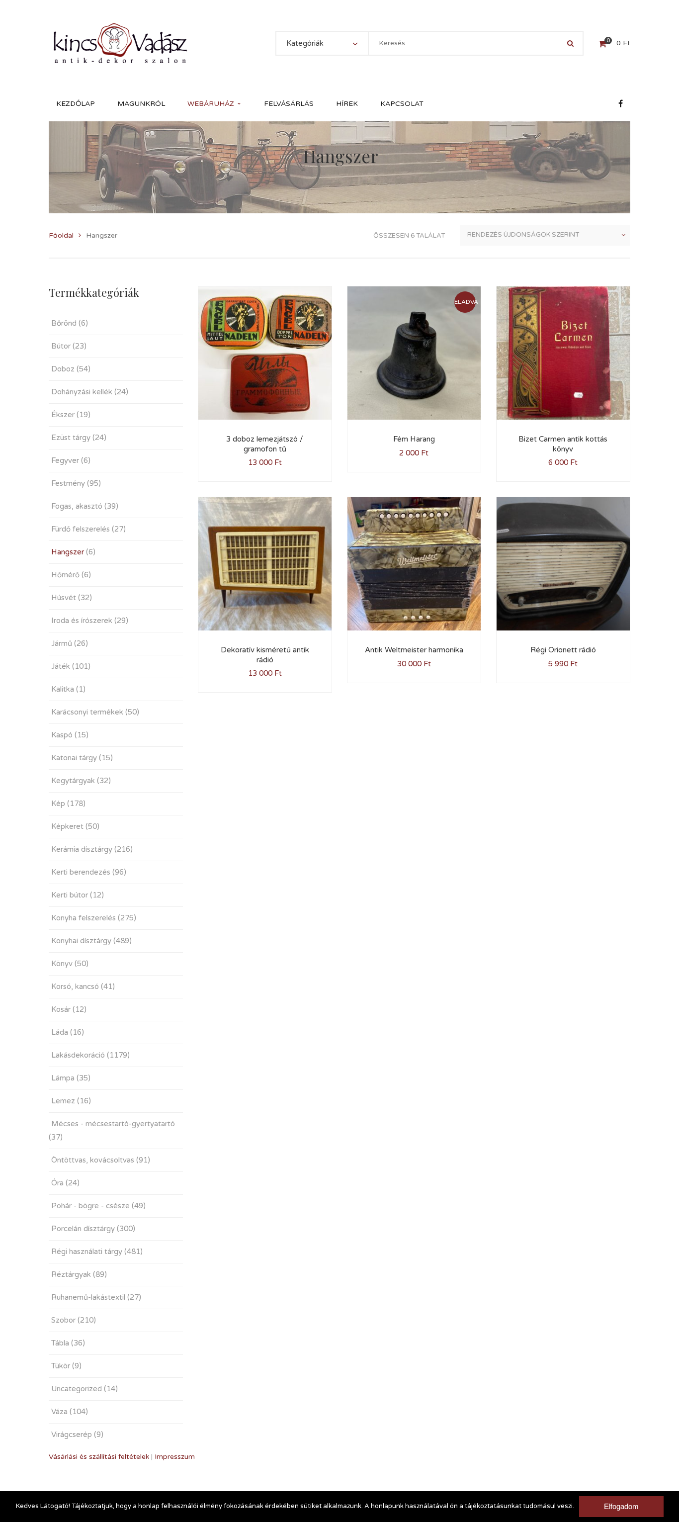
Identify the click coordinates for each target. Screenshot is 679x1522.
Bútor (61, 346)
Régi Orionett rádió (563, 649)
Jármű (61, 643)
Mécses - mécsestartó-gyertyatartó (113, 1123)
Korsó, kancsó (75, 986)
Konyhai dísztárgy (81, 940)
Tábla (60, 1343)
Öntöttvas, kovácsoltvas (92, 1160)
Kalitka (62, 689)
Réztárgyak (71, 1274)
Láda (59, 1032)
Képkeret (67, 826)
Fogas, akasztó (76, 506)
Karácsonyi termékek (87, 712)
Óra (57, 1182)
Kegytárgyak (73, 780)
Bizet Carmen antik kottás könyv (562, 444)
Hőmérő (65, 574)
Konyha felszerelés (83, 917)
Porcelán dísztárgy (83, 1228)
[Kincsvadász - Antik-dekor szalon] (120, 43)
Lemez (63, 1100)
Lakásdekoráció (78, 1055)
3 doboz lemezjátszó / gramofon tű (264, 444)
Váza (59, 1411)
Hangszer (67, 551)
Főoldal (61, 235)
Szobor (63, 1320)
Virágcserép (71, 1434)
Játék (60, 666)
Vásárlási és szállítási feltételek (99, 1456)
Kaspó (62, 734)
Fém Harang (414, 439)
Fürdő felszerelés (80, 529)
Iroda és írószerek (81, 620)
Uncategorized (76, 1388)
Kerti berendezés (80, 872)
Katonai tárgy (74, 757)
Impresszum (175, 1456)
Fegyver (65, 460)
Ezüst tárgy (70, 437)
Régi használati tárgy (86, 1251)
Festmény (68, 483)
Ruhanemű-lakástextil (88, 1297)
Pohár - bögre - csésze (90, 1205)
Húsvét (63, 597)
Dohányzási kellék (81, 391)
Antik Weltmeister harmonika (414, 649)
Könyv (62, 963)
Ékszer (63, 414)
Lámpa (63, 1078)
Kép (58, 803)
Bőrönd (64, 323)
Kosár (61, 1009)
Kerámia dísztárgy (81, 849)
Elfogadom (621, 1506)
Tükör (60, 1365)
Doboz (63, 368)
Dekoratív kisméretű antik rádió (265, 654)
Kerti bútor (69, 895)
